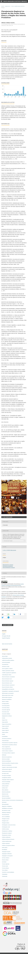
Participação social (6, 827)
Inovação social (5, 773)
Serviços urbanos (5, 857)
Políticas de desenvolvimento (8, 839)
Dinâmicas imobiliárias (7, 699)
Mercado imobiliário (6, 798)
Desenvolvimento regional (9, 567)
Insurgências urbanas (6, 777)
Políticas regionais (6, 843)
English (3, 634)
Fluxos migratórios (6, 746)
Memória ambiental (6, 792)
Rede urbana (4, 847)
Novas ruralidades (6, 816)
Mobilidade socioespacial (7, 808)
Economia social (5, 711)
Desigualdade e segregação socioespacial (10, 691)
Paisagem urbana (5, 822)
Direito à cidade (5, 701)
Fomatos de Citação (8, 540)
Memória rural (5, 794)
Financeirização (5, 740)
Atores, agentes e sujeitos (7, 668)
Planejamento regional (8, 564)
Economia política (6, 705)
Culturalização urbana (6, 674)
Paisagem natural (5, 818)
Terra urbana (5, 870)
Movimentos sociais (6, 810)
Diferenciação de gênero (7, 697)
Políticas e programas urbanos (8, 845)
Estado (3, 734)
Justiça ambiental (5, 783)
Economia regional (6, 709)
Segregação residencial (6, 853)
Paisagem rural (5, 820)
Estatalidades (5, 736)
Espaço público (5, 728)
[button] (4, 614)
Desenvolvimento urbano (7, 687)
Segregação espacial (6, 851)
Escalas (3, 718)
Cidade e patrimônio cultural (8, 670)
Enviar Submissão (7, 625)
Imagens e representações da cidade (9, 767)
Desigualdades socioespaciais (8, 689)
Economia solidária (6, 713)
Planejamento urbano (6, 835)
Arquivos (7, 6)
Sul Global (4, 862)
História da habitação (6, 761)
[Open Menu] (1, 1)
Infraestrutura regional (7, 769)
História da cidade (6, 759)
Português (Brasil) (6, 636)
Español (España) (6, 638)
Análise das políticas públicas (8, 660)
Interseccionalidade (6, 781)
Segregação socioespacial (7, 855)
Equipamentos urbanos (7, 715)
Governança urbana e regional (8, 752)
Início (2, 6)
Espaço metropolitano (6, 724)
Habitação (4, 755)
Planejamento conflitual (7, 831)
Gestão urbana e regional (7, 750)
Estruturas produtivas (8, 566)
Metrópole (4, 802)
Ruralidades (4, 849)
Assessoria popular (6, 662)
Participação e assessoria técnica (8, 824)
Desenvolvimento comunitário (8, 676)
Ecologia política (5, 703)
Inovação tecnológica (6, 775)
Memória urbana (5, 796)
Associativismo (5, 664)
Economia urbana (5, 707)
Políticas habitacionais (6, 841)
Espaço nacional (5, 726)
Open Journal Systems (7, 643)
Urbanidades (4, 874)
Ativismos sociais (5, 666)
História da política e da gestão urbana (10, 763)
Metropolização (5, 804)
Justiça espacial (5, 785)
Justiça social (4, 787)
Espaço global (5, 722)
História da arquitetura (7, 757)
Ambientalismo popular (7, 658)
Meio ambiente (5, 789)
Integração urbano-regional (8, 779)
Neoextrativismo (5, 814)
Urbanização (4, 876)
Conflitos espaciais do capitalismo (9, 672)
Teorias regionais (5, 864)
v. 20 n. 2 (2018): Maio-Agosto (17, 6)
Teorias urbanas (5, 868)
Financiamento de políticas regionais (9, 742)
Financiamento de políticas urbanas (9, 744)
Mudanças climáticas (6, 812)
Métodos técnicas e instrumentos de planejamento (12, 800)
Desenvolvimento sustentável (8, 685)
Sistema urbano (5, 859)
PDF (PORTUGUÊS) (7, 517)
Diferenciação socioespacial (7, 693)
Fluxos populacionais (6, 748)
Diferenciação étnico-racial (7, 695)
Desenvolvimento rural (7, 683)
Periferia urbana (5, 829)
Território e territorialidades (8, 872)
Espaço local (4, 720)
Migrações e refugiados (7, 806)
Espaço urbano (5, 732)
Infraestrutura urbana (6, 771)
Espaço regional (5, 730)
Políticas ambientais (6, 837)
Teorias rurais (5, 866)
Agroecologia (5, 656)
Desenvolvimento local (7, 678)
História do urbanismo (6, 765)
